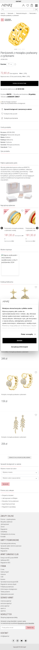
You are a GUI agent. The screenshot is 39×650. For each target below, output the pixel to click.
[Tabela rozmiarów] (15, 64)
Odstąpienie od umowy (8, 534)
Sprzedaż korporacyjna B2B (9, 582)
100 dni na (10, 97)
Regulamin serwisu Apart (8, 584)
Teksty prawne (5, 591)
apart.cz (3, 608)
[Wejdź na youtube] (21, 640)
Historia (3, 574)
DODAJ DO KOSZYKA (19, 83)
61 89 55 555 (20, 89)
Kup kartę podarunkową (8, 543)
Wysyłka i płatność (6, 522)
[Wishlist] (27, 5)
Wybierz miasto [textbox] (7, 472)
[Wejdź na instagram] (17, 640)
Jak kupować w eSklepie (9, 498)
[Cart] (32, 5)
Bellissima (9, 140)
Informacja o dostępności (9, 589)
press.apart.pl (5, 606)
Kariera (3, 579)
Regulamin (4, 529)
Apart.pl (3, 13)
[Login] (23, 5)
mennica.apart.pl (6, 601)
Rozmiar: (3, 64)
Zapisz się (30, 627)
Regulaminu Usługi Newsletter (26, 623)
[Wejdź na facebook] (13, 640)
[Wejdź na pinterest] (25, 640)
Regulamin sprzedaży (9, 507)
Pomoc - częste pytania (8, 519)
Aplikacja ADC (5, 560)
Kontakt (3, 536)
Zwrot (2, 527)
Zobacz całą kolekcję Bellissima (19, 457)
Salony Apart (5, 572)
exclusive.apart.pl (6, 603)
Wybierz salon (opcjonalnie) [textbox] (11, 478)
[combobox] (10, 64)
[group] (14, 228)
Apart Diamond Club (8, 504)
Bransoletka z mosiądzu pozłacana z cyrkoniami (14, 352)
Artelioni (7, 137)
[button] (10, 265)
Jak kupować (5, 524)
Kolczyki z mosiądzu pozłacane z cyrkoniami (13, 394)
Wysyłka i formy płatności (10, 501)
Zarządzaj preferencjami (19, 347)
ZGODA (19, 340)
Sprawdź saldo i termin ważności (11, 546)
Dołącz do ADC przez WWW (9, 557)
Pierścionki (10, 13)
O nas (2, 569)
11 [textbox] (9, 64)
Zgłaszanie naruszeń (7, 594)
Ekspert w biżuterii (7, 495)
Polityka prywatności (7, 587)
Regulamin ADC (5, 562)
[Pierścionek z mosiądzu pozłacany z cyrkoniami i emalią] (14, 217)
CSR (2, 577)
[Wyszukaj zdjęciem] (7, 20)
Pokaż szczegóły (27, 334)
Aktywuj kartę (5, 548)
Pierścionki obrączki (21, 13)
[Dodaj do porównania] (2, 118)
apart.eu (3, 611)
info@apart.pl (5, 636)
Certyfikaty (4, 531)
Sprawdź (5, 484)
